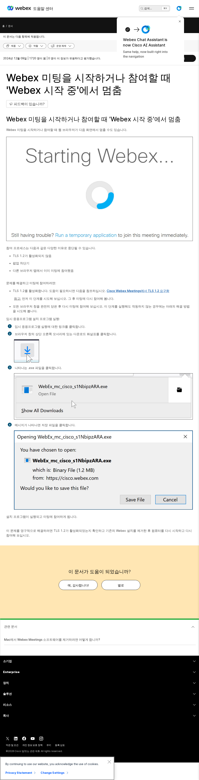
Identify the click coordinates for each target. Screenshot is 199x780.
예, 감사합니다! (78, 585)
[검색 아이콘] (142, 8)
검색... (148, 8)
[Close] (109, 762)
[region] (57, 768)
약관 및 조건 (12, 745)
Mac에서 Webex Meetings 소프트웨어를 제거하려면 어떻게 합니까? (52, 640)
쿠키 (48, 745)
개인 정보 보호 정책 (32, 745)
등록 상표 (60, 745)
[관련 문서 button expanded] (193, 627)
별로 (121, 585)
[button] (179, 8)
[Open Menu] (191, 8)
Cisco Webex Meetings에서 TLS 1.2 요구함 (138, 291)
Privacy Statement (18, 772)
